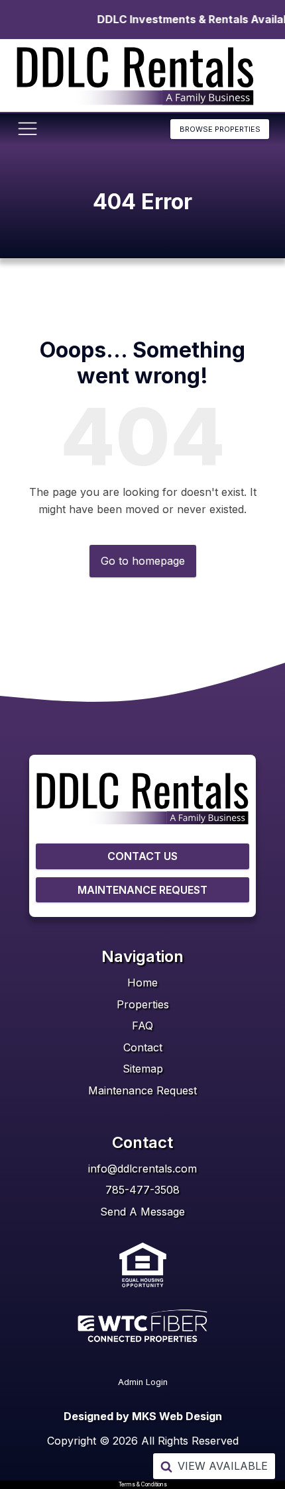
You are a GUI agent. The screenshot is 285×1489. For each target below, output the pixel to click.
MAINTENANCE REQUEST (142, 889)
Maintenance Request (142, 1090)
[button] (214, 1466)
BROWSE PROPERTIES (220, 129)
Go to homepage (143, 560)
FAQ (142, 1025)
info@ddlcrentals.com (142, 1168)
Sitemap (143, 1068)
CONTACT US (142, 856)
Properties (143, 1004)
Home (142, 982)
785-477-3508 (142, 1189)
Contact (142, 1047)
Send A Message (142, 1211)
